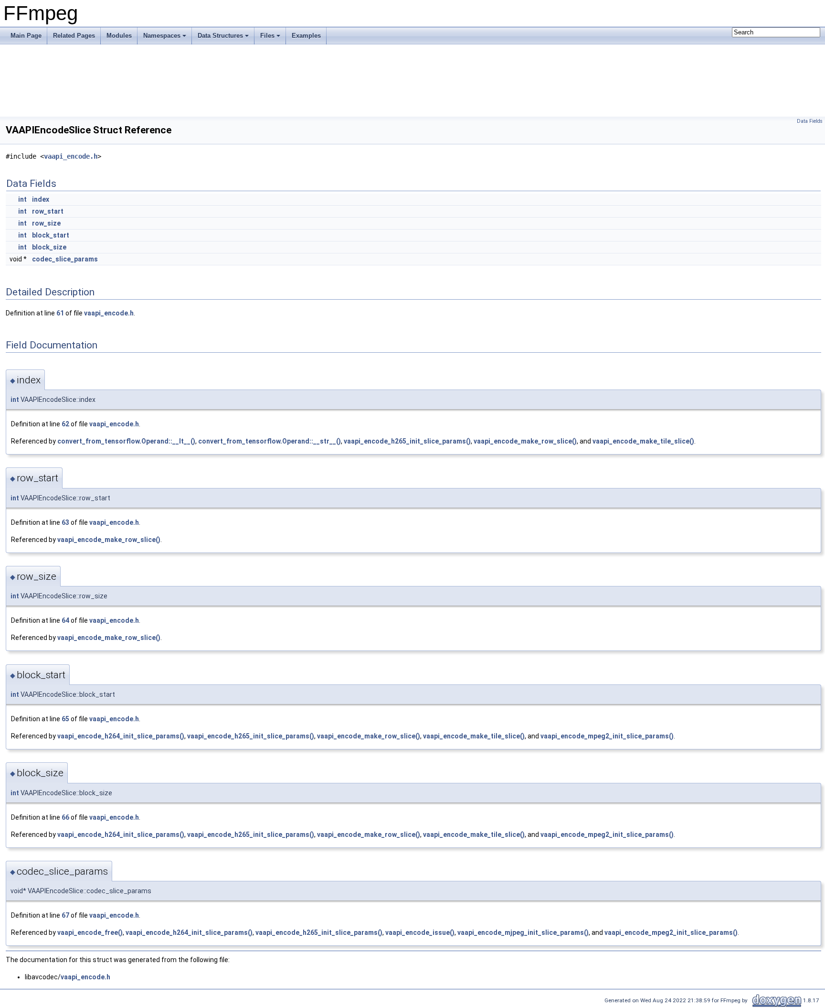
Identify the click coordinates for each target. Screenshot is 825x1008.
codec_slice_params (65, 259)
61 (60, 313)
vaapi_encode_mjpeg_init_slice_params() (523, 932)
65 (65, 719)
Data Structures (220, 35)
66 (65, 817)
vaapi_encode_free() (90, 932)
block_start (50, 235)
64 (65, 620)
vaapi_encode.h (70, 156)
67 (65, 915)
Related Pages (74, 35)
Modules (119, 35)
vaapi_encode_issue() (420, 932)
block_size (49, 247)
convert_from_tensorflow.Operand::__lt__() (126, 441)
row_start (47, 211)
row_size (46, 223)
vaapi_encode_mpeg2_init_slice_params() (607, 736)
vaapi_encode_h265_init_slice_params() (407, 441)
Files (267, 35)
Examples (306, 35)
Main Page (26, 35)
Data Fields (810, 121)
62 (65, 424)
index (40, 199)
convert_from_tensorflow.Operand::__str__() (269, 441)
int (22, 199)
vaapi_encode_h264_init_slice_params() (120, 736)
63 (65, 522)
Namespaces (161, 35)
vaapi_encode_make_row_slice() (525, 441)
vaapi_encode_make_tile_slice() (643, 441)
